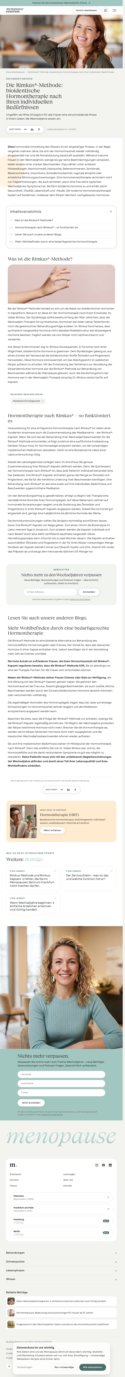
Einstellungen (24, 1367)
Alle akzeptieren (92, 1367)
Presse (13, 1185)
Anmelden (89, 592)
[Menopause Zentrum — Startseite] (38, 10)
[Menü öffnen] (114, 10)
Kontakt (67, 1185)
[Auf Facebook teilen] (39, 129)
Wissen (10, 1279)
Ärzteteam (15, 1174)
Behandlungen (15, 1253)
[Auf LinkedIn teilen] (32, 129)
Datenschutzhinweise (80, 599)
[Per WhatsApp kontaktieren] (106, 10)
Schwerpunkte (15, 1261)
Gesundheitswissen (15, 72)
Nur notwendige (64, 1367)
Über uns (68, 1179)
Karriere (14, 1179)
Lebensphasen (15, 1270)
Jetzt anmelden (31, 1102)
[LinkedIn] (110, 1165)
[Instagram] (97, 1165)
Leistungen (69, 1174)
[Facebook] (103, 1165)
